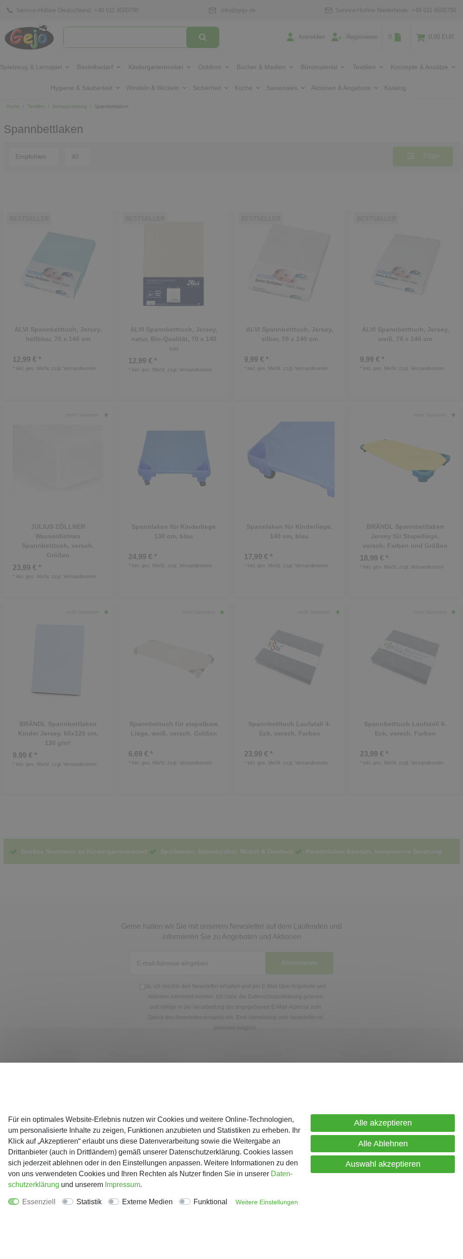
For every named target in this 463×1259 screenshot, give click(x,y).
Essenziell (39, 1202)
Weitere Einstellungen (267, 1202)
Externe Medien (147, 1202)
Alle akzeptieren (383, 1122)
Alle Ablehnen (383, 1143)
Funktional (210, 1202)
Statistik (89, 1202)
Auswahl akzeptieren (382, 1164)
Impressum (122, 1184)
